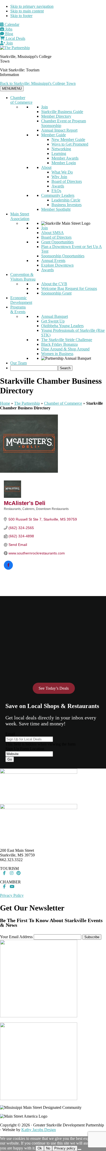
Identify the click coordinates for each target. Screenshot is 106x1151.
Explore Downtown (57, 265)
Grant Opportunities (57, 242)
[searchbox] (34, 368)
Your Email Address (16, 937)
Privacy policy (64, 1148)
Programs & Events (18, 309)
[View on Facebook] (8, 568)
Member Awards (64, 158)
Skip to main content (27, 11)
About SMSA (52, 232)
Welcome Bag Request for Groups (69, 288)
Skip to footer (21, 15)
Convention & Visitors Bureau (23, 276)
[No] (79, 1149)
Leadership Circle (65, 200)
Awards (57, 186)
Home (5, 403)
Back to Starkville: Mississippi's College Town (38, 83)
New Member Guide (68, 139)
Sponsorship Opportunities (62, 256)
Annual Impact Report (59, 130)
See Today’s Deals (54, 688)
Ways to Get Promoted (69, 144)
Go (9, 759)
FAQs (56, 191)
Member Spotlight (55, 209)
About (46, 167)
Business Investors (66, 204)
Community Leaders (57, 195)
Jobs (8, 29)
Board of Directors (66, 181)
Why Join (59, 177)
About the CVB (54, 284)
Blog (8, 34)
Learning (58, 153)
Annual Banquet (54, 316)
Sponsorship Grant (56, 293)
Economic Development (21, 300)
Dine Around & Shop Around (65, 349)
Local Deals (15, 38)
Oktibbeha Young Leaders (62, 326)
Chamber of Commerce (21, 99)
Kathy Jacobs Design (38, 1129)
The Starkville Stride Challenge (66, 339)
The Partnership (27, 403)
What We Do (62, 172)
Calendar (11, 24)
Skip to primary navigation (32, 6)
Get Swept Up (53, 321)
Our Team (18, 363)
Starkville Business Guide (62, 111)
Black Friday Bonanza (59, 344)
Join (9, 43)
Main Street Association (19, 216)
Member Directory (56, 116)
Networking (61, 149)
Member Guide (53, 135)
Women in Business (57, 353)
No (48, 1148)
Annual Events (53, 260)
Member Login (63, 163)
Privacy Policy (12, 895)
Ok (40, 1148)
